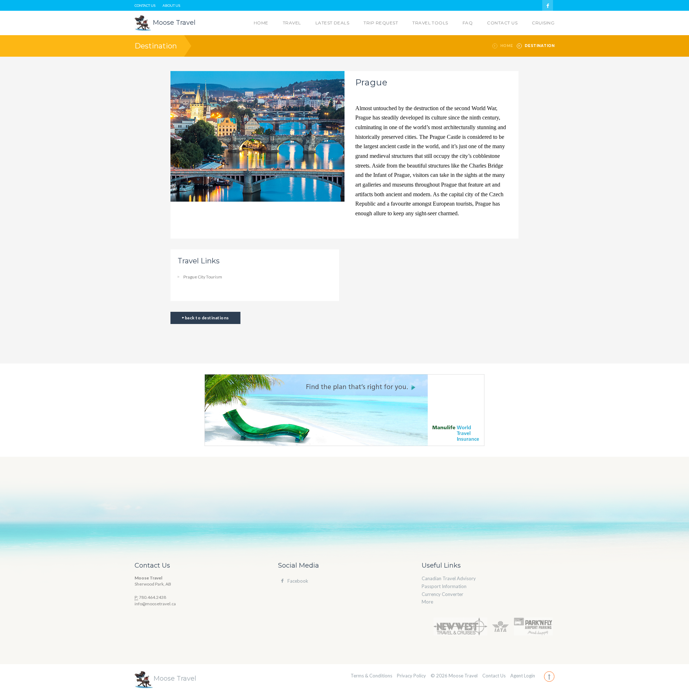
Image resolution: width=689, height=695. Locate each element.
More (427, 602)
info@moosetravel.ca (155, 603)
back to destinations (206, 317)
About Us (171, 5)
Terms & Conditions (371, 675)
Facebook (297, 581)
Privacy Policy (411, 675)
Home (506, 45)
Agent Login (522, 675)
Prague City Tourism (202, 277)
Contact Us (145, 5)
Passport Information (444, 586)
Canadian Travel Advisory (449, 578)
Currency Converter (442, 594)
